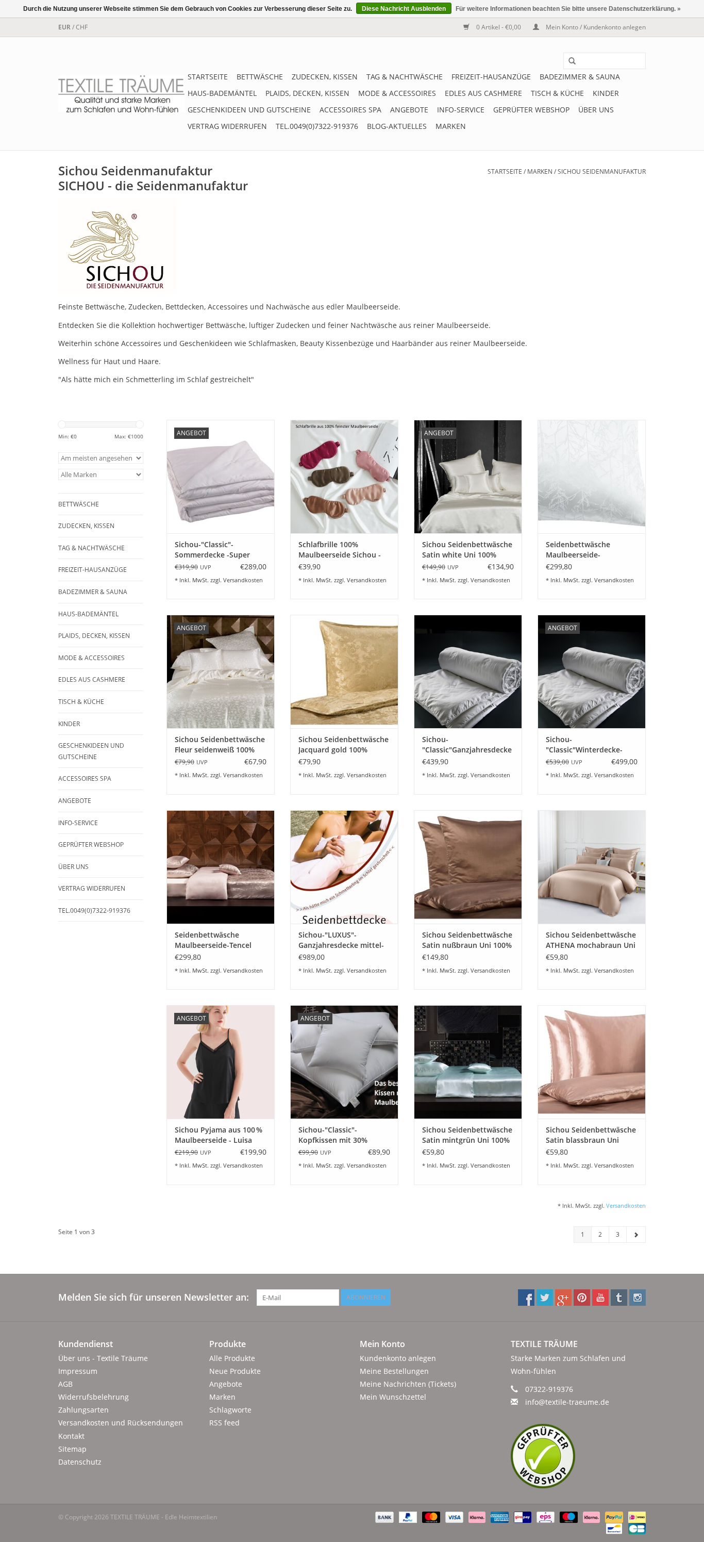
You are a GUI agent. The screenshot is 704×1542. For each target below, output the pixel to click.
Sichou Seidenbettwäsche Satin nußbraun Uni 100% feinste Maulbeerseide (467, 940)
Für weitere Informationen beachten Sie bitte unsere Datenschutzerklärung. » (568, 8)
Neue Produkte (235, 1371)
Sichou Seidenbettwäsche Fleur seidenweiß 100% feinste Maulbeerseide (220, 744)
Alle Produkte (232, 1358)
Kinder (606, 93)
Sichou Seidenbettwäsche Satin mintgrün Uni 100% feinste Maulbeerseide (467, 1135)
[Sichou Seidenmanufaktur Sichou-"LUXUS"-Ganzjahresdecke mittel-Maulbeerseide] (344, 867)
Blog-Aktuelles (397, 126)
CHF (82, 27)
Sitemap (72, 1449)
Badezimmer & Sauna (580, 76)
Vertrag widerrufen (227, 126)
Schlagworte (230, 1410)
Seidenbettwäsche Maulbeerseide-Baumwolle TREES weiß (586, 549)
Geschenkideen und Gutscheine (249, 109)
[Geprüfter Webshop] (578, 1456)
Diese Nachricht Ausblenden (404, 8)
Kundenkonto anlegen (398, 1358)
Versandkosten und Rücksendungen (120, 1423)
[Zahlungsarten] (383, 1516)
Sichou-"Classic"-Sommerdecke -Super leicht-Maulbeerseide (212, 549)
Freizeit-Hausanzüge (491, 76)
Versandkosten (243, 580)
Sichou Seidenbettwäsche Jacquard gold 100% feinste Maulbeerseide (343, 744)
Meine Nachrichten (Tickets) (408, 1384)
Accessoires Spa (350, 109)
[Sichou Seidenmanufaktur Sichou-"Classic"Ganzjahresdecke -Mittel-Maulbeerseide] (468, 671)
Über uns (596, 109)
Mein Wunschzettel (393, 1397)
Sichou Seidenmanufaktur (602, 171)
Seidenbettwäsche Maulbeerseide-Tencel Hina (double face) (213, 940)
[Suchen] (568, 61)
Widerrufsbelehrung (93, 1397)
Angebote (409, 109)
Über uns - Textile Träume (103, 1358)
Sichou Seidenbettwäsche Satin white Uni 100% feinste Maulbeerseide (467, 549)
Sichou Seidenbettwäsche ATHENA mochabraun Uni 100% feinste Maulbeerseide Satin (591, 940)
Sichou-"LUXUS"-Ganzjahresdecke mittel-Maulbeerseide (341, 940)
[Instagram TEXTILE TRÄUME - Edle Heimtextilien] (637, 1297)
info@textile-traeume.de (567, 1402)
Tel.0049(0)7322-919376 (317, 126)
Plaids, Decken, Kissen (307, 93)
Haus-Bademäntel (222, 93)
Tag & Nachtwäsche (404, 76)
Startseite (208, 76)
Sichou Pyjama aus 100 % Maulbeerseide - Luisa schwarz (218, 1135)
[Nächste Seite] (636, 1234)
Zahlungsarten (83, 1410)
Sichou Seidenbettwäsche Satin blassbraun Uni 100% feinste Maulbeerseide (591, 1135)
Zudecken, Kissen (325, 76)
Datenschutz (80, 1462)
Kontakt (71, 1436)
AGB (65, 1384)
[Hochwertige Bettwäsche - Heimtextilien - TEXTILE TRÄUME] (121, 93)
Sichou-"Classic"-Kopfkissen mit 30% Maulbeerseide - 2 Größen (344, 1135)
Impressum (77, 1371)
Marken (450, 126)
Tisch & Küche (557, 93)
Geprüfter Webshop (531, 109)
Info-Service (460, 109)
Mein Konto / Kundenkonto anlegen (595, 27)
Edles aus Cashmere (483, 93)
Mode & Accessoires (397, 93)
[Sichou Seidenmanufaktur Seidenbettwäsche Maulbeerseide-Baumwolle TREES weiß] (592, 476)
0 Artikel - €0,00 (499, 27)
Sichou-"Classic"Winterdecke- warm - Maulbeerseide (585, 744)
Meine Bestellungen (394, 1371)
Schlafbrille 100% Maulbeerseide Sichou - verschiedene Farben (339, 549)
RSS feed (224, 1423)
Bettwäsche (260, 76)
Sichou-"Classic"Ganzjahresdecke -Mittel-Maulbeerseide (467, 744)
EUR (65, 27)
